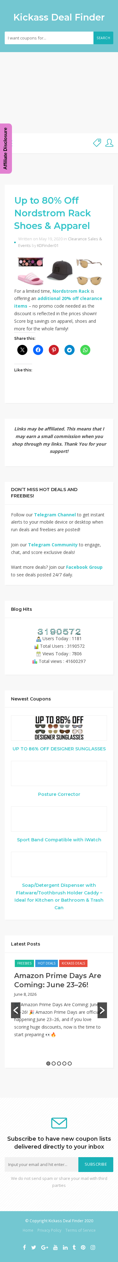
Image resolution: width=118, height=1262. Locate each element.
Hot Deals (46, 963)
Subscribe (96, 1164)
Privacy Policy (49, 1230)
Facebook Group (84, 567)
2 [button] (54, 1063)
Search (103, 38)
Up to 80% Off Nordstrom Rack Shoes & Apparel (52, 213)
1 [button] (48, 1063)
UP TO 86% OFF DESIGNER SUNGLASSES (59, 749)
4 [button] (64, 1063)
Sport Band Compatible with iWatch (59, 840)
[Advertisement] (59, 92)
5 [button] (70, 1063)
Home (28, 1230)
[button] (15, 1010)
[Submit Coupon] (97, 143)
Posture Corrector (59, 794)
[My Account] (109, 143)
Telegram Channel (55, 515)
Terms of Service (80, 1230)
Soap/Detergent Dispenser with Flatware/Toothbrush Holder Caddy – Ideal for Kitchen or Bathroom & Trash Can (59, 896)
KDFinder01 (48, 245)
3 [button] (59, 1063)
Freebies (24, 963)
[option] (59, 1002)
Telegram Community (53, 545)
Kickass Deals (73, 963)
